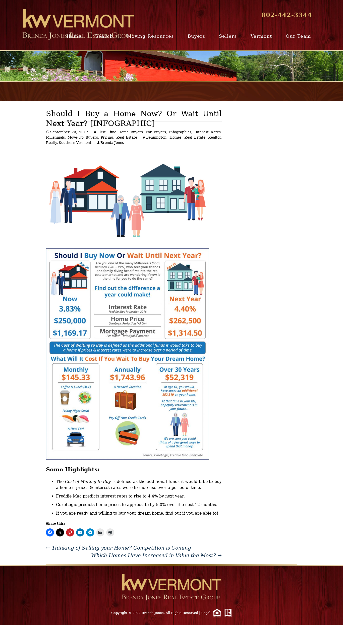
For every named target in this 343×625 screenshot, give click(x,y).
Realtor (214, 137)
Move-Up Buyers (83, 137)
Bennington (156, 137)
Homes (175, 137)
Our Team (298, 36)
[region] (171, 66)
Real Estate (126, 137)
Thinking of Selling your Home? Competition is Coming (118, 548)
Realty (51, 143)
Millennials (55, 137)
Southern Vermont (75, 143)
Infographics (180, 132)
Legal (205, 613)
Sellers (228, 36)
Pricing (107, 137)
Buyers (196, 36)
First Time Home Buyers (120, 132)
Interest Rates (207, 132)
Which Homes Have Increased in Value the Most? (156, 555)
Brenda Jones (112, 143)
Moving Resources (150, 36)
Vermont (261, 36)
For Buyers (156, 132)
